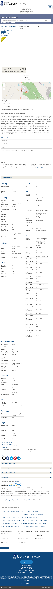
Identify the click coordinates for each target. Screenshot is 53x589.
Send (3, 171)
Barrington (23, 500)
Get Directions (8, 106)
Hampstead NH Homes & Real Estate (34, 523)
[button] (46, 20)
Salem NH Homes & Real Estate (33, 514)
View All (5, 547)
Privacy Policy (40, 167)
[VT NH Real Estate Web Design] (47, 587)
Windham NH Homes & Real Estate (11, 511)
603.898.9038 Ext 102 (28, 11)
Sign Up (28, 8)
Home (3, 500)
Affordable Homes (23, 538)
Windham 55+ (22, 542)
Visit (27, 77)
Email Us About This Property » (10, 444)
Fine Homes (4, 542)
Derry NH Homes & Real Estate (10, 517)
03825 (29, 500)
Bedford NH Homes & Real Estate (11, 523)
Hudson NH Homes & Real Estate (37, 520)
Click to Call (27, 79)
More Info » (5, 447)
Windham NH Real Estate (42, 531)
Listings (8, 500)
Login (24, 8)
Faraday (17, 481)
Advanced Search (5, 22)
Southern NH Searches (31, 511)
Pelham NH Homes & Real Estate (32, 517)
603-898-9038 (8, 451)
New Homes (4, 538)
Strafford (17, 500)
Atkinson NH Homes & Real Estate (11, 526)
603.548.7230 (28, 9)
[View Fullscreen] (4, 89)
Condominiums (39, 538)
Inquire (27, 75)
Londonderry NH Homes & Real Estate (13, 520)
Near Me (13, 22)
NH (12, 500)
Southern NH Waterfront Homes (34, 526)
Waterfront (38, 535)
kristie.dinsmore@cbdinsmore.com (27, 12)
